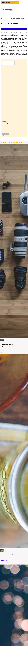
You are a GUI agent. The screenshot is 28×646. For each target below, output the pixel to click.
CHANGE (3, 135)
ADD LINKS (4, 128)
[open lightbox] (14, 241)
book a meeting (8, 63)
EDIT (2, 58)
